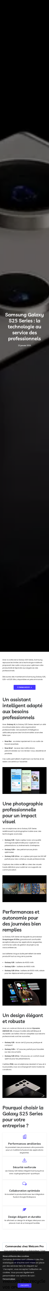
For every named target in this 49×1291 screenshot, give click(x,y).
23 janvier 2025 (24, 345)
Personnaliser (9, 1279)
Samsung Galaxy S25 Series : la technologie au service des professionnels (24, 327)
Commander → (24, 687)
